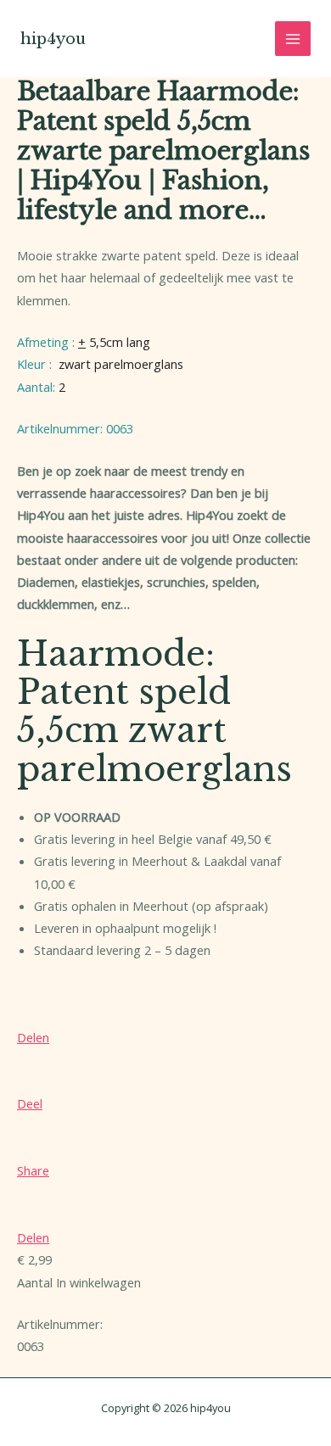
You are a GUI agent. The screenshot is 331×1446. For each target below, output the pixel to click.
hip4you (53, 38)
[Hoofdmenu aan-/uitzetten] (293, 39)
